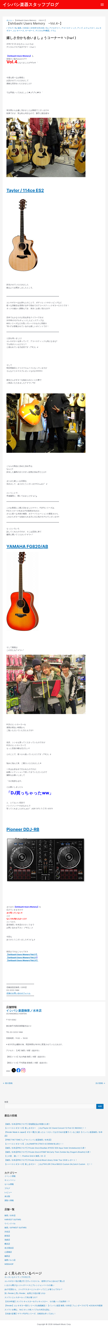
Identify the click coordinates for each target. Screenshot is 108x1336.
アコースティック (68, 28)
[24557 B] (23, 235)
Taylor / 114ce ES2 (25, 190)
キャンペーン (10, 1180)
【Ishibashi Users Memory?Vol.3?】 (22, 960)
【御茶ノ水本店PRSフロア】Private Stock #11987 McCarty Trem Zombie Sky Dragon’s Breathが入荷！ (47, 1152)
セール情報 (9, 1184)
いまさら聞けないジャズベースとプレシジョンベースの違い (29, 1285)
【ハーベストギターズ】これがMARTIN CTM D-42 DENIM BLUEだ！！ (34, 1144)
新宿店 (7, 1236)
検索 (6, 1102)
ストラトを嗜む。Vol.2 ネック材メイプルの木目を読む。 (27, 1310)
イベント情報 (10, 1176)
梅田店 (7, 1256)
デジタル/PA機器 (42, 31)
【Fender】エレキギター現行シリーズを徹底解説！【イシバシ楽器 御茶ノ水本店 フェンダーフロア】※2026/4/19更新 (53, 1305)
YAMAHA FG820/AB (27, 546)
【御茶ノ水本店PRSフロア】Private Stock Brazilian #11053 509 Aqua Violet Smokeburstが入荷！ (45, 1148)
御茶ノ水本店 (10, 1215)
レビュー (8, 1192)
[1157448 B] (45, 684)
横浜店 (7, 1244)
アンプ (80, 28)
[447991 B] (45, 147)
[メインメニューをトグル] (102, 4)
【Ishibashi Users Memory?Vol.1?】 (22, 954)
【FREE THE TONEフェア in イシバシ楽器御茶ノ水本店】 (28, 1140)
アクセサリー (54, 28)
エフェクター (89, 28)
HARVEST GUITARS (12, 1219)
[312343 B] (45, 423)
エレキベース (18, 31)
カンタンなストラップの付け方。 (18, 1277)
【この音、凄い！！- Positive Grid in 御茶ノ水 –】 (25, 1156)
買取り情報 (9, 1200)
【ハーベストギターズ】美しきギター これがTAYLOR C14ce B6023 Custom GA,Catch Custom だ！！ (48, 1164)
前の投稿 (8, 1083)
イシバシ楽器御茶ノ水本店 (24, 1010)
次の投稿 (100, 1083)
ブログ (10, 28)
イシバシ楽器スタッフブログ (31, 4)
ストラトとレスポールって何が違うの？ (21, 1297)
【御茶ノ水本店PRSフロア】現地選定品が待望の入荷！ (27, 1124)
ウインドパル (10, 1223)
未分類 (7, 1196)
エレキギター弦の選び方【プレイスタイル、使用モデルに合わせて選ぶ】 (34, 1281)
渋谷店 (7, 1232)
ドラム (53, 31)
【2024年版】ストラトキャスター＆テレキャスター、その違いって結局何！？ (37, 1301)
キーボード (29, 31)
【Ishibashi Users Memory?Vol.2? (21, 957)
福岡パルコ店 (10, 1260)
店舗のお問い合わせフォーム (18, 993)
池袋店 (7, 1240)
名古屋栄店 (9, 1248)
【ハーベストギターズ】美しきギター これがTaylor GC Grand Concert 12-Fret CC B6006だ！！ (45, 1128)
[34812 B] (22, 591)
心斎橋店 (8, 1252)
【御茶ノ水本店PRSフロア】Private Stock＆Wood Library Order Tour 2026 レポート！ (40, 1160)
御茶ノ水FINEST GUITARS (15, 1228)
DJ (47, 28)
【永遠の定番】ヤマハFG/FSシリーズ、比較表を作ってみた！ (30, 1314)
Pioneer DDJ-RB (22, 829)
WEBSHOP (8, 1264)
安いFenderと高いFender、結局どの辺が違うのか (25, 1293)
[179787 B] (45, 861)
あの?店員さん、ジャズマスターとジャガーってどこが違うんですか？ (33, 1289)
